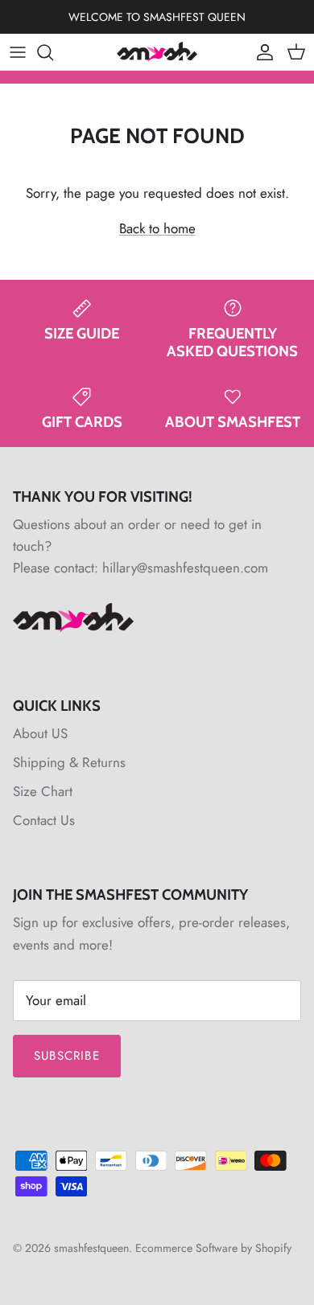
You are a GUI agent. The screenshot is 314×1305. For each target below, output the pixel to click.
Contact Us (44, 820)
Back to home (157, 228)
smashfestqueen (91, 1248)
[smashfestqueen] (157, 52)
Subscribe (67, 1056)
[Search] (53, 52)
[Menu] (17, 52)
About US (40, 733)
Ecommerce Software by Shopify (213, 1248)
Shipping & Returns (69, 762)
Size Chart (42, 791)
